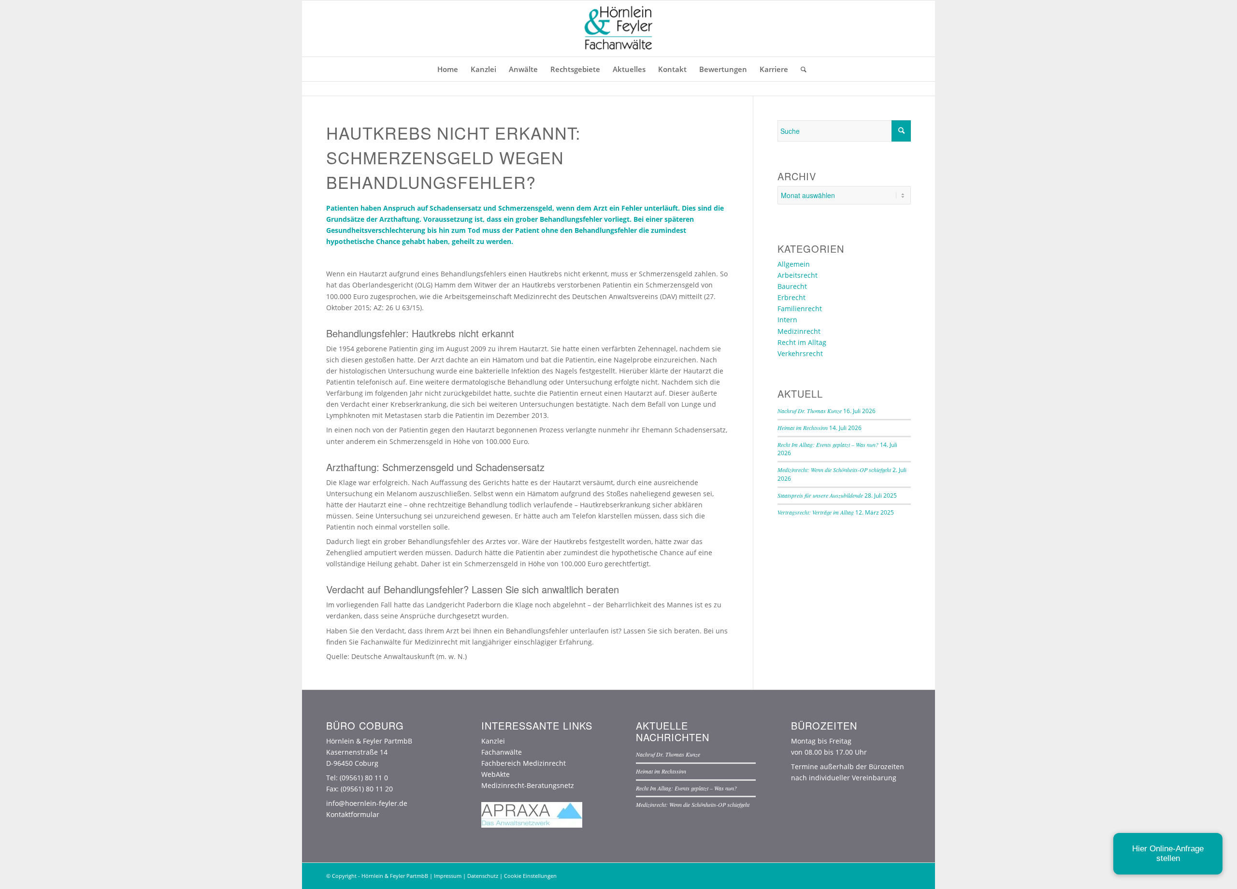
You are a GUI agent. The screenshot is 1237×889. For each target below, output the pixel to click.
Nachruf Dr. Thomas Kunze (809, 411)
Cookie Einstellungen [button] (530, 875)
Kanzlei (493, 741)
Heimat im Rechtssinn (802, 427)
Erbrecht (791, 297)
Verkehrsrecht (800, 353)
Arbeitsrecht (797, 275)
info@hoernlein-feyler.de (366, 803)
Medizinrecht (798, 331)
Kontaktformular (352, 814)
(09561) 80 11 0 (364, 777)
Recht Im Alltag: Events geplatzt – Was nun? (827, 444)
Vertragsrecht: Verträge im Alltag (815, 512)
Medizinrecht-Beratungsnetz (527, 785)
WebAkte (495, 774)
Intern (787, 319)
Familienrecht (799, 308)
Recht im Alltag (801, 342)
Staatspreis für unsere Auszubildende (820, 495)
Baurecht (792, 286)
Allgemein (793, 264)
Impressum (447, 875)
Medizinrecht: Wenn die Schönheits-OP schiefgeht (834, 469)
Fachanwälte (501, 752)
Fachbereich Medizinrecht (523, 763)
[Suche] (800, 69)
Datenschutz (482, 875)
